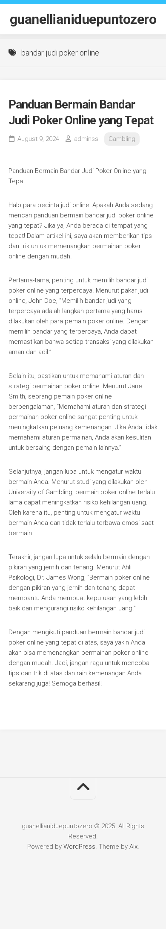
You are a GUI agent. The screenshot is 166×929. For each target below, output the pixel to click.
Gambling (122, 139)
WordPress (79, 846)
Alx (133, 846)
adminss (86, 139)
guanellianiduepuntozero (83, 19)
